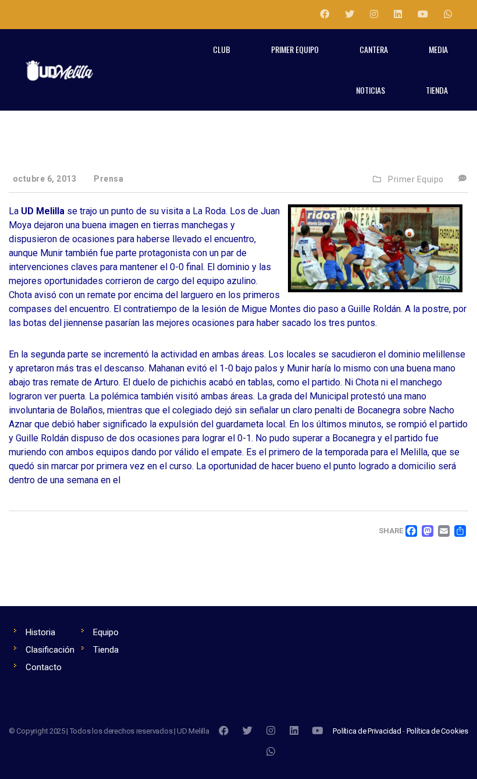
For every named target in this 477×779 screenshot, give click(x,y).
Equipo (106, 632)
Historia (40, 632)
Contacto (44, 667)
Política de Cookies (437, 731)
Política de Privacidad (367, 731)
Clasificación (50, 650)
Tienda (106, 650)
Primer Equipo (416, 179)
